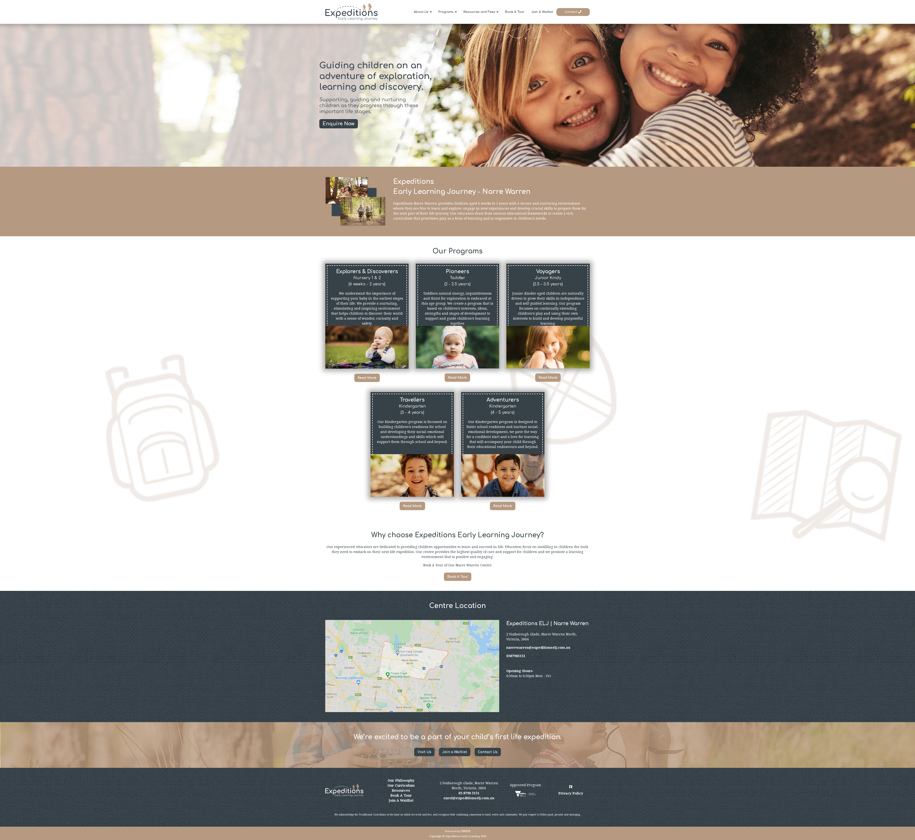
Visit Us (424, 752)
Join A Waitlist (542, 12)
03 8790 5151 (468, 793)
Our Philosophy (401, 780)
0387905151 (515, 656)
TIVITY (466, 831)
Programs (445, 12)
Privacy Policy (570, 793)
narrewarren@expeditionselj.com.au (538, 647)
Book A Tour (514, 12)
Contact (571, 12)
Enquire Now (339, 123)
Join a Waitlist (454, 752)
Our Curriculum (401, 785)
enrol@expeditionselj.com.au (468, 798)
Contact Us (488, 752)
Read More (367, 378)
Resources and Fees (479, 12)
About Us (421, 12)
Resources (401, 790)
